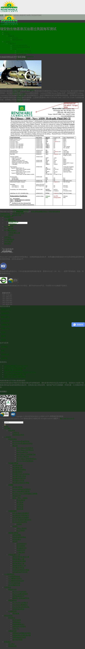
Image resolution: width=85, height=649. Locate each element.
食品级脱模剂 (17, 472)
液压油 (14, 49)
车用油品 (7, 237)
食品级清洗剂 (22, 548)
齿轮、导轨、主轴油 (19, 498)
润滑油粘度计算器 (18, 213)
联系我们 (7, 217)
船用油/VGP (5, 328)
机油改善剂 (12, 611)
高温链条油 (5, 313)
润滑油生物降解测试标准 (20, 209)
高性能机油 (12, 600)
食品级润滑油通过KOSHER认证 (16, 366)
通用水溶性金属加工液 (20, 557)
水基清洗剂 (21, 550)
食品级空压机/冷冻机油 (20, 474)
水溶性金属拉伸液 (19, 561)
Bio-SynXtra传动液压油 (25, 461)
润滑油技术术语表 (19, 626)
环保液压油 (5, 321)
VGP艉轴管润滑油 (15, 578)
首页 (1, 15)
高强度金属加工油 (19, 565)
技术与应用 (8, 241)
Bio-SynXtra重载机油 (19, 605)
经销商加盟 (12, 646)
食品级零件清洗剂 (19, 478)
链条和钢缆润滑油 (19, 537)
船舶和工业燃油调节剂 (20, 598)
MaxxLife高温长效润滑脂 (21, 489)
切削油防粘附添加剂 (19, 572)
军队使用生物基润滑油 (39, 211)
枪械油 (19, 524)
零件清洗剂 (21, 546)
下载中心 (15, 629)
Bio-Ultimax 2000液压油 (24, 53)
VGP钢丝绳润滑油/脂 (16, 581)
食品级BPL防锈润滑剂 (20, 515)
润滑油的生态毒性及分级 (21, 635)
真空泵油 (20, 502)
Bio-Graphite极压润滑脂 (20, 491)
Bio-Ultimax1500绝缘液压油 (26, 459)
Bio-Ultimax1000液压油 (24, 51)
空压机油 (20, 504)
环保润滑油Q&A (18, 624)
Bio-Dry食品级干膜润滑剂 (21, 520)
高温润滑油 (12, 43)
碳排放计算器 (16, 215)
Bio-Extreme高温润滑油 (19, 45)
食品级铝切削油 (18, 480)
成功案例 (4, 347)
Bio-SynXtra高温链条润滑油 (21, 47)
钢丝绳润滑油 (13, 533)
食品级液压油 (17, 467)
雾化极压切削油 (18, 568)
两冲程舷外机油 (14, 585)
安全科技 (4, 358)
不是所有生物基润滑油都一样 (15, 374)
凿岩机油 (20, 509)
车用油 (3, 332)
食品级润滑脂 (17, 487)
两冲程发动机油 (18, 609)
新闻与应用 (8, 616)
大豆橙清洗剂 (22, 544)
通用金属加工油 (18, 563)
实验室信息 (5, 354)
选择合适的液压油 (6, 216)
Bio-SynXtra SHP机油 (20, 602)
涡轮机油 (19, 101)
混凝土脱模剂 (22, 528)
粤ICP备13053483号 (67, 418)
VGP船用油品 (9, 239)
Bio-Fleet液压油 (21, 54)
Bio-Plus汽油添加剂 (19, 592)
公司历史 (15, 38)
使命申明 (11, 36)
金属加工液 (5, 324)
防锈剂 (14, 526)
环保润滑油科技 (54, 211)
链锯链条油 (16, 539)
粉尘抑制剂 (21, 531)
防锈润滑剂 (12, 230)
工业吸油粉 (21, 552)
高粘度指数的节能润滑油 (13, 370)
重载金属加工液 (18, 559)
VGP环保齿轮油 (14, 583)
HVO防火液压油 (23, 456)
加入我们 (11, 219)
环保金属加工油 (14, 233)
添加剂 (3, 336)
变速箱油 (15, 613)
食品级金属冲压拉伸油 (20, 483)
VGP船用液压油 (14, 576)
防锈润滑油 (5, 317)
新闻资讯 (8, 15)
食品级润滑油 (13, 222)
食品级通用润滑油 (19, 470)
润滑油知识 (16, 622)
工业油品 (7, 41)
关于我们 (7, 34)
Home (6, 32)
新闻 (2, 350)
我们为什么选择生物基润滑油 (15, 377)
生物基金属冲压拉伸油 (20, 570)
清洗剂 (10, 235)
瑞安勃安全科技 (17, 39)
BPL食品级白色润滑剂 (20, 517)
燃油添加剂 (12, 589)
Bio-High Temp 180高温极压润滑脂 (24, 494)
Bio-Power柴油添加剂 (20, 594)
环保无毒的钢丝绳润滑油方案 (15, 368)
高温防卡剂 (16, 496)
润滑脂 (10, 226)
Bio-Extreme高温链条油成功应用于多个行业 (20, 372)
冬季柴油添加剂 (18, 596)
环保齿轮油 (21, 500)
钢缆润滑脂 (16, 535)
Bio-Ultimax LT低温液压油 (26, 454)
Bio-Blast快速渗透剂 (19, 522)
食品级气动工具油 (19, 476)
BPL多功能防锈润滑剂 (20, 513)
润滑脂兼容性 (5, 214)
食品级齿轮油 (17, 465)
